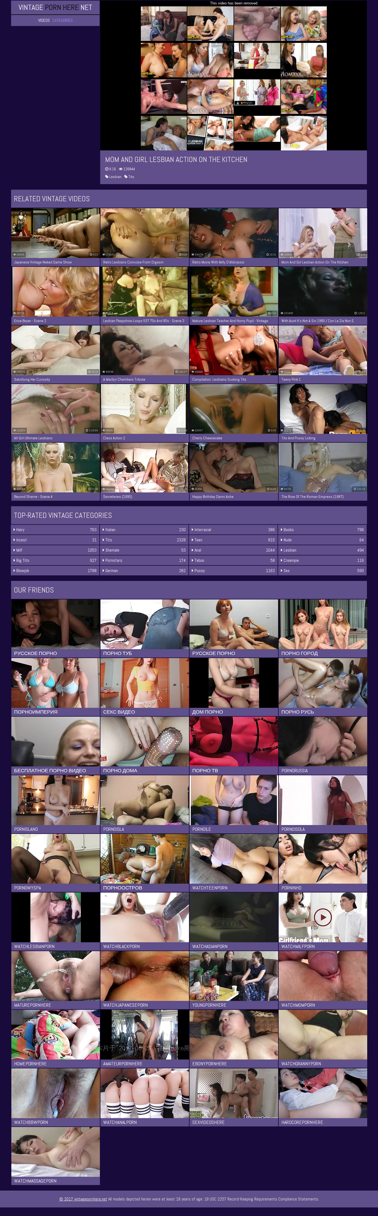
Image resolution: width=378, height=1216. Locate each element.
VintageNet (55, 7)
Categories (63, 20)
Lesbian (114, 176)
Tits (131, 176)
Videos (44, 20)
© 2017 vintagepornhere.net (83, 1199)
